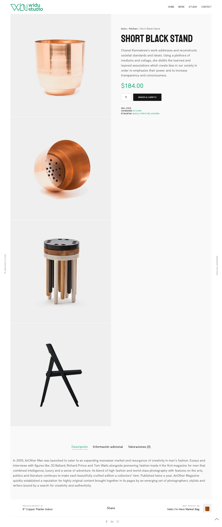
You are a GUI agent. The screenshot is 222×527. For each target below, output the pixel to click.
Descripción (80, 447)
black (135, 113)
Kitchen (133, 28)
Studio (193, 6)
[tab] (80, 446)
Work (181, 6)
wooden (155, 113)
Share (111, 508)
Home (171, 6)
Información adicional (108, 447)
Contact (206, 6)
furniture (144, 113)
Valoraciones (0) (139, 447)
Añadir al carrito (147, 97)
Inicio (124, 28)
